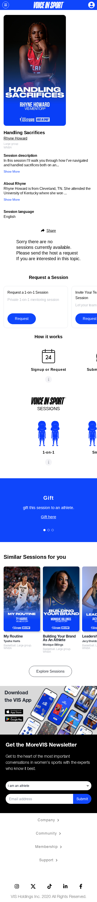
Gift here (48, 517)
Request (21, 319)
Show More (12, 171)
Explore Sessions (50, 671)
